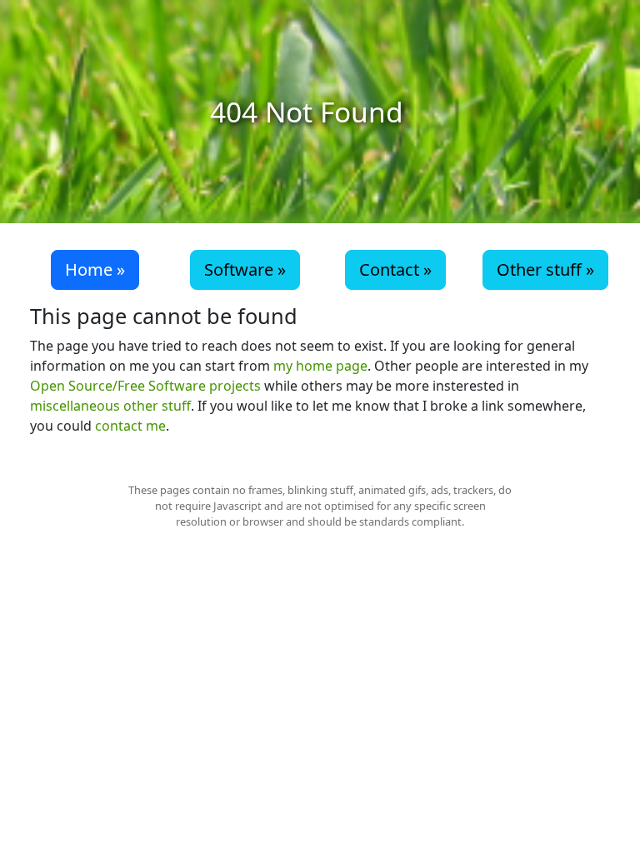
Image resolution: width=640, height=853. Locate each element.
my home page (320, 366)
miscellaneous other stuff (110, 406)
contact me (130, 426)
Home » (95, 269)
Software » (245, 269)
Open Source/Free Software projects (145, 386)
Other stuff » (545, 269)
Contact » (395, 269)
